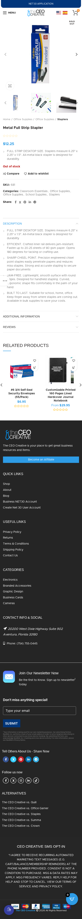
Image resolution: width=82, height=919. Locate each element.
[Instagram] (21, 781)
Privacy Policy (12, 532)
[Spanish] (65, 13)
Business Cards (13, 597)
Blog (6, 496)
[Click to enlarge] (10, 86)
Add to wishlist (38, 173)
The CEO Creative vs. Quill (19, 802)
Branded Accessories (17, 585)
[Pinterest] (24, 202)
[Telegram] (34, 202)
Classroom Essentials (34, 191)
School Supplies (36, 194)
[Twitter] (20, 202)
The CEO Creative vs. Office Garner (25, 808)
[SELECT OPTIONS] (73, 367)
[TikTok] (36, 781)
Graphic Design (13, 591)
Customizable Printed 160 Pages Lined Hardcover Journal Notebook (60, 395)
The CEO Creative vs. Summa (21, 820)
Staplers (62, 119)
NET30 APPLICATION (41, 4)
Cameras (9, 603)
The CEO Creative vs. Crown (21, 826)
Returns (8, 537)
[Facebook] (16, 202)
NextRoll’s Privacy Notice (15, 740)
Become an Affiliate (41, 459)
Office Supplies (23, 119)
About (7, 490)
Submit (11, 723)
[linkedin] (29, 202)
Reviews (9, 327)
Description (12, 223)
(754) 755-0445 (27, 643)
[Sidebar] (5, 281)
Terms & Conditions (16, 543)
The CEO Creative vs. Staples (21, 814)
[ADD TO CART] (34, 367)
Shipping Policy (13, 549)
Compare (13, 173)
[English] (59, 13)
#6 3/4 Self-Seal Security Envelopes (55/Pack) (21, 394)
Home (6, 119)
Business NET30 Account (20, 501)
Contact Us (10, 555)
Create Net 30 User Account (22, 507)
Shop (6, 484)
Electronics (10, 579)
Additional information (21, 316)
